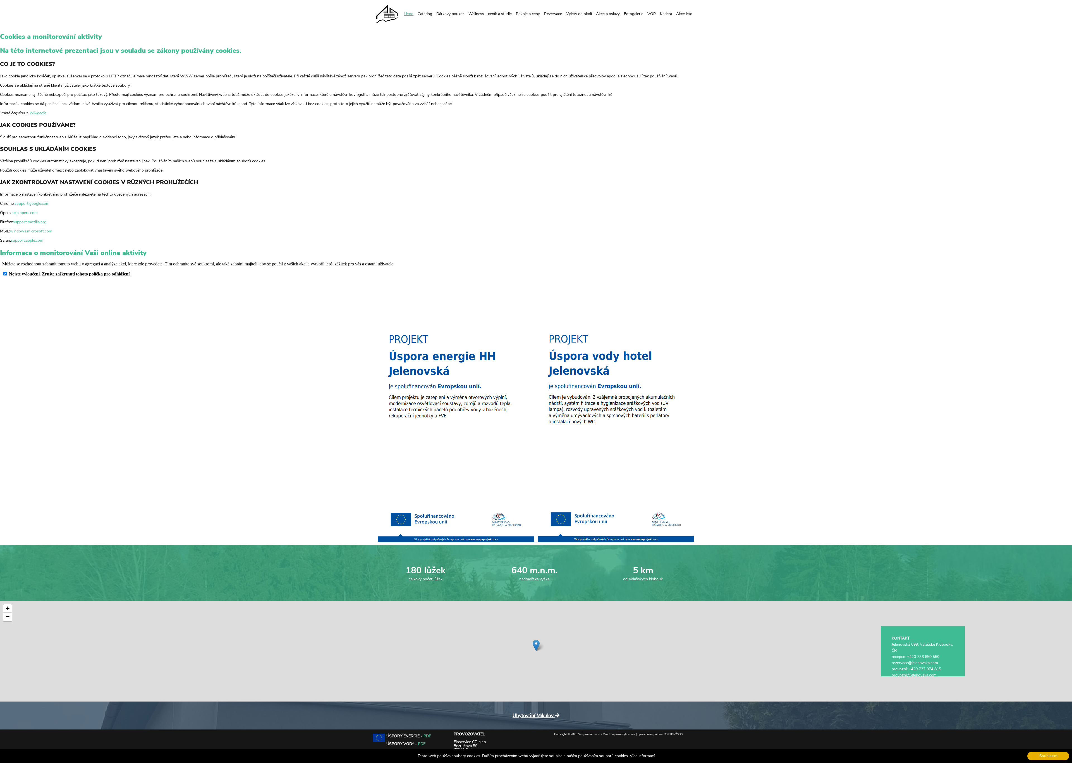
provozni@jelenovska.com (914, 675)
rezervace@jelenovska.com (915, 662)
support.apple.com (27, 240)
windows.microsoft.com (31, 231)
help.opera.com (24, 212)
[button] (536, 645)
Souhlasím (1048, 756)
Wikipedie (37, 113)
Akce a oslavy (608, 13)
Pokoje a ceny (528, 13)
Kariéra (666, 13)
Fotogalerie (633, 13)
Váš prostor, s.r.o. (589, 734)
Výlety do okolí (579, 13)
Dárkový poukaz (450, 13)
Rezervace (553, 13)
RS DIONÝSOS (673, 734)
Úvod (408, 13)
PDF (427, 736)
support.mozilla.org (29, 222)
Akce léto (684, 13)
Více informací (642, 756)
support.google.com (32, 203)
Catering (425, 13)
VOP (651, 13)
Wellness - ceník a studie (490, 13)
